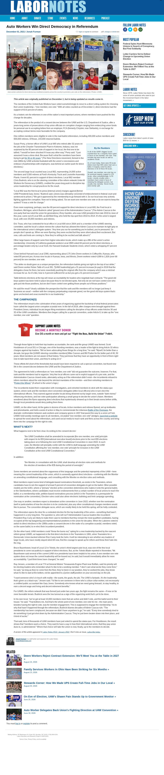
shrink (114, 32)
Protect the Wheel (22, 383)
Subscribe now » (131, 146)
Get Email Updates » (132, 105)
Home (12, 18)
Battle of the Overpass (98, 410)
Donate (37, 18)
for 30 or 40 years (32, 158)
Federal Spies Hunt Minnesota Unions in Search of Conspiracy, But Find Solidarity (138, 46)
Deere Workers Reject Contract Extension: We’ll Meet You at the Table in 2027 (138, 66)
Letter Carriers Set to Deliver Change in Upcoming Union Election (136, 56)
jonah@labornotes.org (23, 641)
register (87, 32)
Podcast (105, 18)
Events (63, 18)
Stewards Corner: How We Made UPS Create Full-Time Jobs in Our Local (139, 76)
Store (50, 18)
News (75, 18)
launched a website (108, 416)
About (25, 18)
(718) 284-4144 (53, 734)
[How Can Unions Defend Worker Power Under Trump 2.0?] (139, 222)
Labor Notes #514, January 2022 (56, 632)
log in (17, 723)
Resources (90, 18)
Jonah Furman (33, 32)
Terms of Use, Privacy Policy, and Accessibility (32, 739)
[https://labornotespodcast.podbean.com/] (139, 185)
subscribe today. (93, 632)
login (80, 32)
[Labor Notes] (48, 7)
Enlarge (107, 32)
